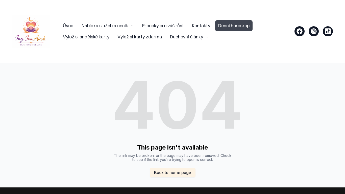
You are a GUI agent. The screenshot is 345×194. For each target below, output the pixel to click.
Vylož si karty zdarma (139, 37)
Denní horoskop (234, 26)
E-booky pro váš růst (163, 26)
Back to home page (172, 172)
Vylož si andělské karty (86, 37)
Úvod (68, 26)
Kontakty (201, 26)
